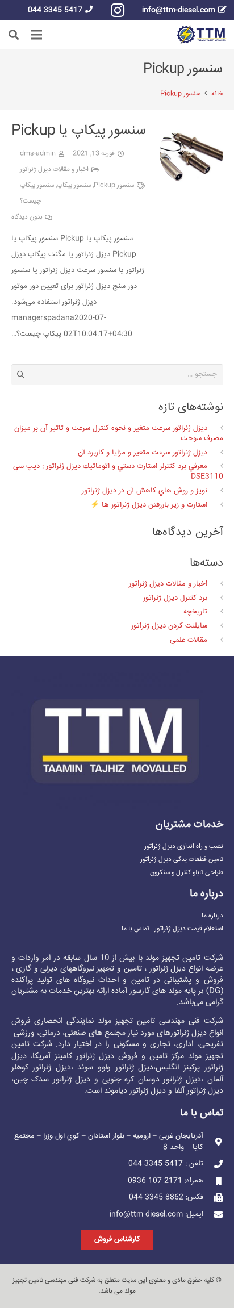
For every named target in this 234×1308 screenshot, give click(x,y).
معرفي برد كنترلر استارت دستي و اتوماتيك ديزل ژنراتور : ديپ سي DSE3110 (118, 471)
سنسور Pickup (114, 185)
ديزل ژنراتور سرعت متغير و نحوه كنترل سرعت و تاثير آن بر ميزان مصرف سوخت (118, 433)
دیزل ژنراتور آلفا (198, 1091)
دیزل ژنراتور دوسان (169, 1079)
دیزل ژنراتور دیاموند (135, 1091)
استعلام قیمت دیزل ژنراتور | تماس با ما (172, 928)
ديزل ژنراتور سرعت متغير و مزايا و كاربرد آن (142, 452)
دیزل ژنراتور (188, 1033)
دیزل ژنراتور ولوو (125, 1068)
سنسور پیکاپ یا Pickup (78, 131)
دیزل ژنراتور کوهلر (41, 1068)
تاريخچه (195, 611)
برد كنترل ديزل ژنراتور (175, 598)
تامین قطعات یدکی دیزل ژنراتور (181, 859)
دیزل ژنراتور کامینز (84, 1056)
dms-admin (38, 153)
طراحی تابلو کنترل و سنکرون (186, 872)
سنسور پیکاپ (74, 185)
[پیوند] (202, 35)
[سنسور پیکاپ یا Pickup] (191, 129)
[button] (13, 34)
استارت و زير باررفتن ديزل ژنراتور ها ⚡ (148, 505)
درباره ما (212, 915)
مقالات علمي (188, 640)
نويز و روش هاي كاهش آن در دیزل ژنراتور (144, 490)
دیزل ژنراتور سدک (60, 1079)
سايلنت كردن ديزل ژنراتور (169, 626)
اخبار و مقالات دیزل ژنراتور (54, 169)
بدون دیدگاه (27, 217)
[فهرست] (36, 34)
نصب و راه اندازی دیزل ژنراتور (183, 846)
